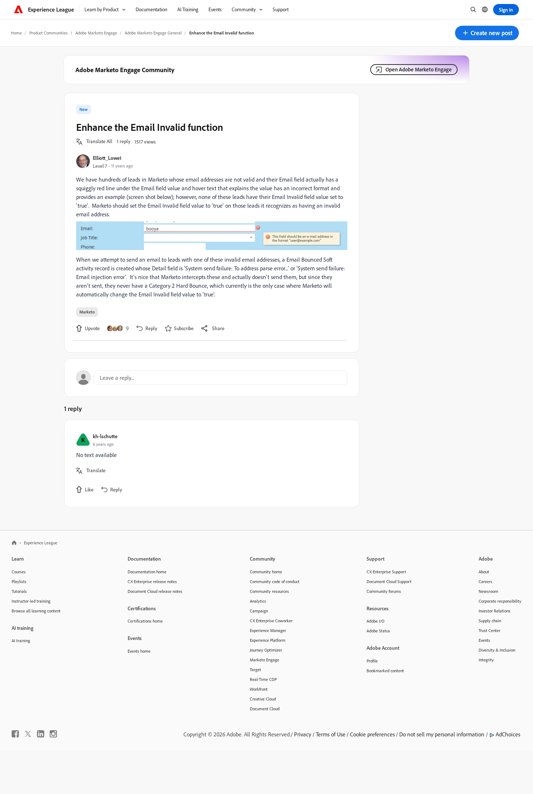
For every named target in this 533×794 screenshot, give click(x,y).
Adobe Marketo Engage (96, 33)
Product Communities (48, 33)
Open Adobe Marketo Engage (418, 69)
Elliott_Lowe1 (107, 158)
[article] (210, 463)
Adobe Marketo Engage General (153, 33)
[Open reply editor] (212, 377)
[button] (487, 33)
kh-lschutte (105, 436)
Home (16, 33)
